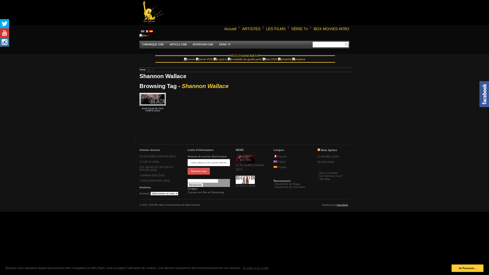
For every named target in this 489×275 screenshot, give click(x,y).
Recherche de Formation (290, 186)
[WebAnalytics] (281, 175)
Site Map (324, 178)
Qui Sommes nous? (331, 175)
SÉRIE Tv (299, 29)
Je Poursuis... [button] (467, 268)
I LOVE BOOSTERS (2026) (154, 180)
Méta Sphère (329, 150)
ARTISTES (251, 29)
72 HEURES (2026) (328, 156)
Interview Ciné (203, 44)
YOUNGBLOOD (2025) (152, 175)
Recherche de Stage (287, 183)
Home (142, 69)
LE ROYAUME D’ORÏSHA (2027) (157, 156)
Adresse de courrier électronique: (207, 156)
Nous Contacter (328, 172)
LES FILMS (276, 29)
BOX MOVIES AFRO (331, 29)
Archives (144, 193)
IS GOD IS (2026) (149, 161)
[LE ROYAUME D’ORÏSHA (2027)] (245, 162)
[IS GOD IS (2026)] (245, 183)
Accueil (230, 29)
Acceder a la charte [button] (256, 268)
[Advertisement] (257, 12)
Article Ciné (178, 44)
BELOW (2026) (325, 162)
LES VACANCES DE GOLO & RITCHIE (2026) (156, 168)
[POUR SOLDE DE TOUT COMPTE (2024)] (152, 99)
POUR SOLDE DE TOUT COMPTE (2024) (153, 110)
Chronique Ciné (153, 44)
